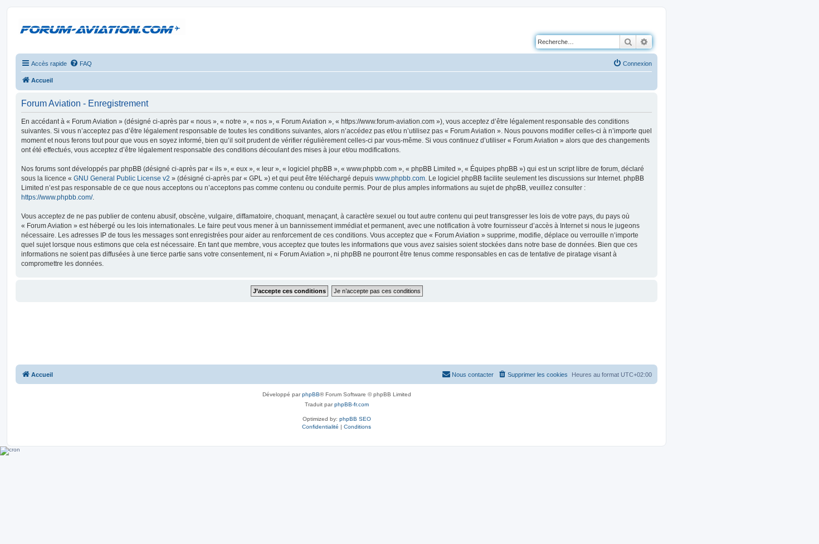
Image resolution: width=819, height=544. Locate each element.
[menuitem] (81, 63)
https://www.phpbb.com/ (56, 197)
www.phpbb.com (400, 178)
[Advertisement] (336, 333)
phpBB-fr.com (351, 404)
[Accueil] (102, 27)
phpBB (311, 394)
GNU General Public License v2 (122, 178)
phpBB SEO (355, 419)
